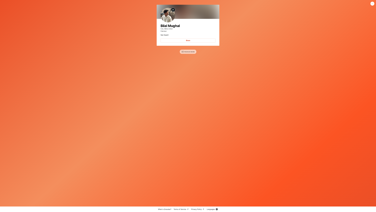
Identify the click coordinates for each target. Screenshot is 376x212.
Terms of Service (180, 209)
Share (188, 40)
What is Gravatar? (164, 209)
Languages (211, 209)
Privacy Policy (196, 209)
